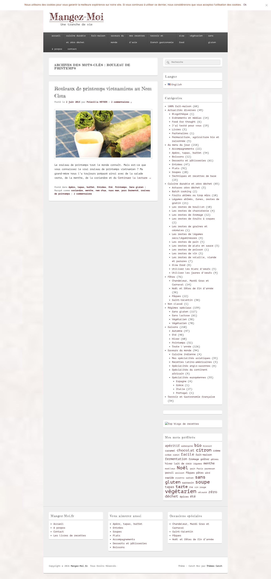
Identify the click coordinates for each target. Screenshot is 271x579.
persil (169, 472)
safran (190, 478)
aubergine (187, 446)
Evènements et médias (186, 117)
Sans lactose (181, 315)
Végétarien (179, 323)
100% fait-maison (179, 106)
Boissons (178, 156)
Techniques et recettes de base (194, 176)
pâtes (200, 472)
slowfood (181, 39)
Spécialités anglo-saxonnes (191, 365)
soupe (202, 482)
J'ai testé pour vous (186, 125)
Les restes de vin (184, 253)
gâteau (214, 459)
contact (72, 49)
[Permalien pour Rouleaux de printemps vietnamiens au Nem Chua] (103, 160)
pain (192, 469)
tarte (182, 486)
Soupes (176, 172)
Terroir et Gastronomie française (191, 396)
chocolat (185, 450)
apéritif (172, 445)
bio (197, 445)
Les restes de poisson (187, 249)
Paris (200, 469)
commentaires (83, 193)
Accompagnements (183, 148)
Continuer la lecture (134, 177)
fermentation (176, 459)
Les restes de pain (185, 241)
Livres (176, 129)
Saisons (173, 327)
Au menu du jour (179, 145)
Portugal (182, 393)
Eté (110, 187)
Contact (58, 531)
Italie (180, 389)
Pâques (176, 296)
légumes (197, 464)
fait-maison (98, 35)
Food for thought (184, 121)
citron (203, 450)
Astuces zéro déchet (186, 187)
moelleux (170, 469)
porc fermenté (129, 190)
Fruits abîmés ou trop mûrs (191, 195)
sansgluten (212, 39)
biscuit (207, 446)
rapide (169, 477)
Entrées (101, 187)
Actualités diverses (182, 110)
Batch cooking (181, 191)
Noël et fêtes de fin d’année (193, 539)
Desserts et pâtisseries (189, 160)
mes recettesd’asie (137, 39)
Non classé (175, 303)
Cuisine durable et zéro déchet (190, 183)
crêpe (168, 455)
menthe (89, 190)
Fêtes (171, 276)
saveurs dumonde (117, 39)
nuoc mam (114, 190)
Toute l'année (181, 346)
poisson (179, 473)
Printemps (121, 187)
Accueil (58, 524)
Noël (183, 467)
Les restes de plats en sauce (192, 245)
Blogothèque (180, 114)
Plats (175, 168)
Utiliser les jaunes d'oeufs (192, 272)
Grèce (179, 385)
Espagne (181, 381)
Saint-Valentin (182, 300)
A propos (59, 527)
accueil (56, 35)
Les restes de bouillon (188, 207)
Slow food (178, 265)
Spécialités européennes (189, 377)
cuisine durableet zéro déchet (76, 39)
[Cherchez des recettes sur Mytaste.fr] (182, 423)
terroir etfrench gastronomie (161, 39)
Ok (244, 4)
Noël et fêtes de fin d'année (192, 288)
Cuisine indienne (184, 354)
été (193, 496)
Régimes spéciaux (179, 307)
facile (187, 454)
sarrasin (188, 482)
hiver (168, 463)
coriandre (77, 190)
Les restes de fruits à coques (193, 218)
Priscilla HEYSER (97, 102)
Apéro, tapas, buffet (81, 187)
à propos (57, 49)
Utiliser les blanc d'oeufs (191, 269)
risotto (179, 478)
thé (191, 487)
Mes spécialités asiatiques (191, 358)
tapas (169, 487)
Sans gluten (136, 187)
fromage (194, 459)
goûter (204, 459)
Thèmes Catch (214, 566)
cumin (176, 455)
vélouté (202, 492)
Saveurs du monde (179, 350)
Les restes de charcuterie (190, 210)
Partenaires (180, 133)
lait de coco (183, 463)
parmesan (210, 469)
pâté (207, 473)
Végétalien (179, 319)
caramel (170, 450)
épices (184, 496)
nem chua (101, 190)
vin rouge (200, 487)
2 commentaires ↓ (121, 102)
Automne (177, 331)
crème (216, 450)
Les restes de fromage (187, 214)
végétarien (196, 35)
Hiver (175, 338)
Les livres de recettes (69, 535)
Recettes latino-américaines (192, 362)
